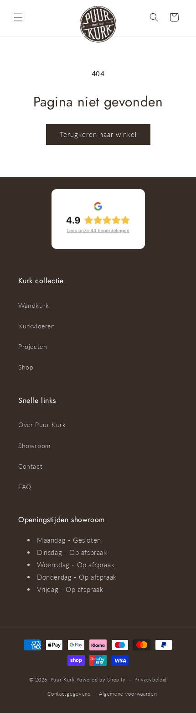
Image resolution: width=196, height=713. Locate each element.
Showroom (34, 445)
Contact (30, 466)
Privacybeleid (150, 679)
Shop (25, 367)
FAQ (24, 487)
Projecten (32, 346)
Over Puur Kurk (42, 424)
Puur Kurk (63, 679)
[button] (18, 17)
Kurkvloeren (36, 326)
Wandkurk (33, 305)
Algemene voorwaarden (128, 694)
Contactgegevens (69, 694)
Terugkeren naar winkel (98, 134)
